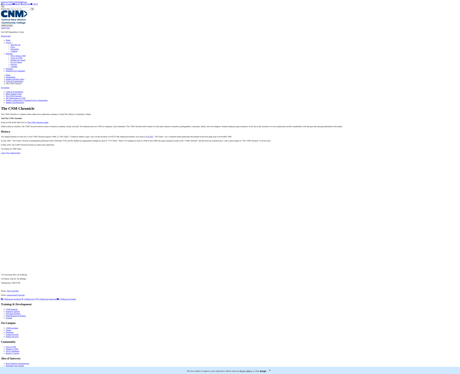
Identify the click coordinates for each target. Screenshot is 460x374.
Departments (10, 77)
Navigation (5, 88)
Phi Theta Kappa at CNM (15, 98)
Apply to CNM (16, 58)
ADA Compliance (13, 351)
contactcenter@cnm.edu (15, 295)
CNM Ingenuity (12, 309)
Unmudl (9, 318)
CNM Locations (12, 328)
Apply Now (5, 28)
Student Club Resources (15, 102)
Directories (15, 49)
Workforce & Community (15, 71)
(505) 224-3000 (13, 291)
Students (9, 54)
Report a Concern (12, 353)
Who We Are (15, 45)
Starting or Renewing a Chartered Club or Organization (27, 100)
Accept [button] (263, 371)
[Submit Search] (32, 9)
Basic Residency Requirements (17, 363)
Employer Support (13, 311)
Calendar (14, 51)
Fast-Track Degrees (13, 314)
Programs (9, 69)
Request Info (6, 36)
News (13, 47)
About (8, 43)
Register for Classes (18, 60)
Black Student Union (14, 94)
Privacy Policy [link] (246, 371)
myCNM (9, 2)
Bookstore (10, 332)
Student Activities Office (15, 79)
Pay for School (16, 62)
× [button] (270, 370)
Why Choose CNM (18, 56)
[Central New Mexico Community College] (14, 23)
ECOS (149, 137)
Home (8, 40)
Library (8, 330)
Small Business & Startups (16, 316)
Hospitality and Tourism (15, 366)
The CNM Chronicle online (37, 122)
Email (3, 2)
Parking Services (12, 337)
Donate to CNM (12, 349)
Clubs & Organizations (14, 81)
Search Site (5, 9)
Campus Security (12, 334)
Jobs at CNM (11, 347)
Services (14, 64)
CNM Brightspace (20, 2)
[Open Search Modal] (2, 6)
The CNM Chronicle (14, 96)
